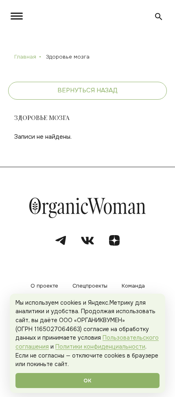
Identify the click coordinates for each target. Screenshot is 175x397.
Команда (133, 286)
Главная (25, 56)
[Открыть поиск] (159, 17)
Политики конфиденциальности (100, 346)
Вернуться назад (87, 90)
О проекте (44, 286)
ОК (87, 380)
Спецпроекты (89, 286)
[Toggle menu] (18, 16)
